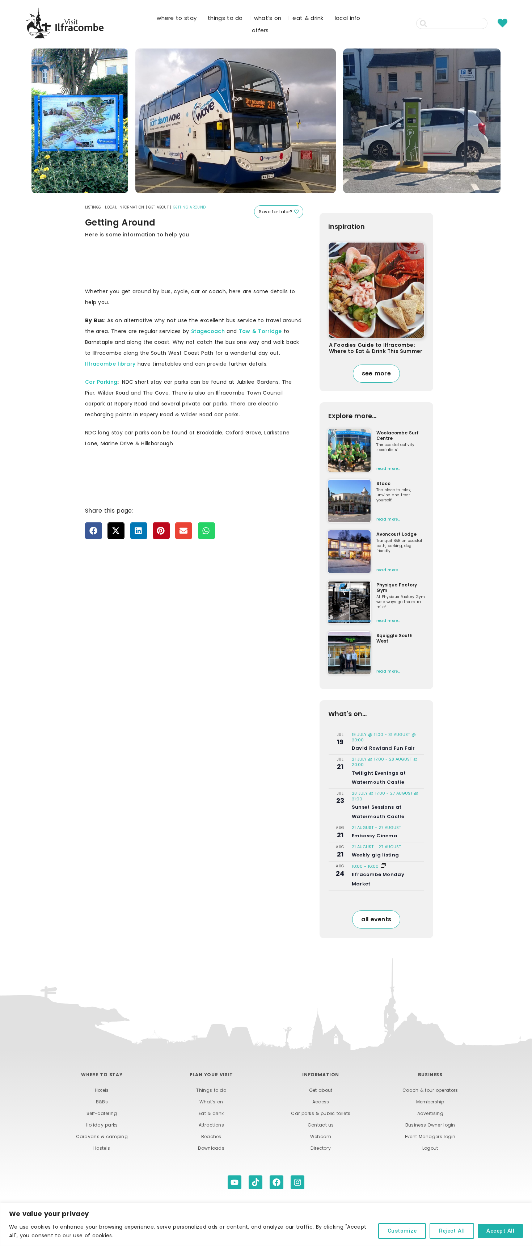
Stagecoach (208, 331)
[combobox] (451, 23)
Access (320, 1102)
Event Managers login (430, 1136)
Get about (321, 1090)
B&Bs (102, 1102)
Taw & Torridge (260, 331)
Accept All (500, 1231)
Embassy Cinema (374, 835)
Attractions (211, 1125)
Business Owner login (430, 1125)
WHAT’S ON (268, 18)
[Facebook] (276, 1182)
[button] (93, 530)
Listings (93, 207)
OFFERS (260, 30)
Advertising (430, 1113)
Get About (158, 207)
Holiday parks (102, 1125)
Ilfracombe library (110, 363)
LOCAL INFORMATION (124, 207)
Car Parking (101, 382)
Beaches (211, 1136)
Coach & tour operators (430, 1090)
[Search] (491, 23)
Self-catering (101, 1113)
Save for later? (276, 212)
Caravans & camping (102, 1136)
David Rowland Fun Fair (383, 748)
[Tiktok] (255, 1182)
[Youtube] (234, 1182)
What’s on (211, 1102)
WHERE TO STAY (177, 18)
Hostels (101, 1148)
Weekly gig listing (375, 854)
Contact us (321, 1125)
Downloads (211, 1148)
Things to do (211, 1090)
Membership (430, 1102)
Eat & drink (211, 1113)
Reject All (452, 1231)
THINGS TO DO (225, 18)
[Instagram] (297, 1182)
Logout (430, 1148)
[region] (266, 1224)
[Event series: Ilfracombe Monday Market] (383, 866)
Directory (321, 1148)
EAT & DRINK (307, 18)
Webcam (321, 1136)
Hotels (102, 1090)
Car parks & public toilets (320, 1113)
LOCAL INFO (347, 18)
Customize (402, 1231)
